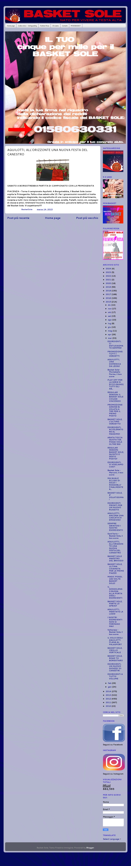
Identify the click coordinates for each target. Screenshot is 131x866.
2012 (109, 698)
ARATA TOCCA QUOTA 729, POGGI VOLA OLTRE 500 (114, 440)
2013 (109, 695)
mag (110, 330)
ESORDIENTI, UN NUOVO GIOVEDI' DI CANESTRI (114, 667)
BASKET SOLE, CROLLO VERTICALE (114, 650)
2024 (109, 268)
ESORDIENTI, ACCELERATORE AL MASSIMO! (115, 430)
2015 (108, 301)
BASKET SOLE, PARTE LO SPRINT (114, 603)
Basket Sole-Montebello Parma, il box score (114, 373)
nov (110, 308)
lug (110, 323)
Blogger (90, 847)
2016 (109, 298)
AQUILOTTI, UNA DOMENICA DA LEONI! (114, 362)
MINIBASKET (76, 26)
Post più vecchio (87, 218)
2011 (109, 702)
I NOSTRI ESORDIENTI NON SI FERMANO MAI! (114, 621)
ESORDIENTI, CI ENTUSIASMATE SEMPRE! (115, 344)
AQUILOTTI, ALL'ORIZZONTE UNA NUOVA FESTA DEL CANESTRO (115, 547)
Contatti (65, 26)
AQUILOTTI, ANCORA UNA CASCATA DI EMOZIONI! (115, 516)
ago (110, 319)
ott (110, 312)
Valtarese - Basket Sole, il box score (115, 632)
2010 (109, 706)
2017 (109, 294)
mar (110, 338)
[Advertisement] (52, 237)
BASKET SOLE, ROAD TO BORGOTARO (115, 658)
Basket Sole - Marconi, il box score (115, 472)
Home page (11, 26)
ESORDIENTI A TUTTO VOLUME (115, 676)
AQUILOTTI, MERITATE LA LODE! (115, 611)
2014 (109, 691)
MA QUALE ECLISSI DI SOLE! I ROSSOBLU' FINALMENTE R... (115, 484)
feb (110, 683)
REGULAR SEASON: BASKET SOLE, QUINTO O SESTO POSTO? (115, 453)
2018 (108, 290)
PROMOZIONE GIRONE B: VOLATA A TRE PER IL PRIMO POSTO (114, 410)
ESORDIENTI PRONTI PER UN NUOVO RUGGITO (114, 506)
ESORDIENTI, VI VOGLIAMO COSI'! (115, 464)
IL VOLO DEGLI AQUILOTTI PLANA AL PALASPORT (115, 641)
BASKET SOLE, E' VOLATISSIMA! (115, 496)
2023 (109, 272)
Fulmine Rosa (44, 26)
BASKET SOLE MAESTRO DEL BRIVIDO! (115, 558)
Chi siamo (55, 26)
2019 (109, 287)
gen (110, 686)
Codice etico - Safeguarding (27, 26)
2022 (109, 276)
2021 (109, 279)
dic (109, 305)
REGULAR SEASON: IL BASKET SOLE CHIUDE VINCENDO (115, 396)
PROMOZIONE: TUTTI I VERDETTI (115, 353)
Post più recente (18, 218)
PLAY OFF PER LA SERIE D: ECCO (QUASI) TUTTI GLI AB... (115, 384)
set (110, 316)
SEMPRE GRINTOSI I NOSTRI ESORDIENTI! (115, 526)
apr (110, 334)
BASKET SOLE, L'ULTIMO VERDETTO (114, 421)
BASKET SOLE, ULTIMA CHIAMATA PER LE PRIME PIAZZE (115, 568)
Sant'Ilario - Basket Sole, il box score (115, 535)
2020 (109, 283)
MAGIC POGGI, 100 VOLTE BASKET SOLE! (114, 580)
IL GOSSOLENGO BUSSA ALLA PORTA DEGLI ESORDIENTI (114, 592)
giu (110, 327)
